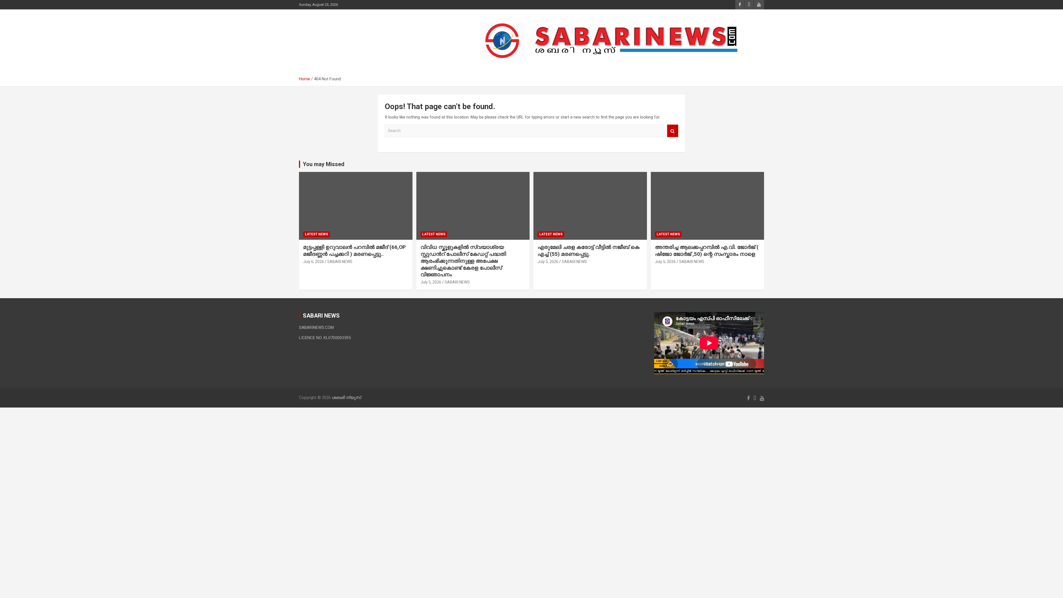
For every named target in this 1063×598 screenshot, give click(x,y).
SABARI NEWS (339, 261)
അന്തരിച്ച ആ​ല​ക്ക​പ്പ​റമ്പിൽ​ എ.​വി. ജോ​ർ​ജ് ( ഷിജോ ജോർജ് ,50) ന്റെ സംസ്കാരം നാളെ (706, 250)
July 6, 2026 (313, 261)
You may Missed (323, 164)
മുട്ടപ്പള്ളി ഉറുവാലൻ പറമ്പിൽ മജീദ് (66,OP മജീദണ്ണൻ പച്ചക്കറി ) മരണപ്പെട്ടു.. (354, 250)
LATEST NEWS (316, 234)
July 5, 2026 (430, 282)
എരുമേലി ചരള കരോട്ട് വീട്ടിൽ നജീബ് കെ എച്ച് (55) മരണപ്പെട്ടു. (588, 250)
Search (672, 131)
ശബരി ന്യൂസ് (337, 37)
